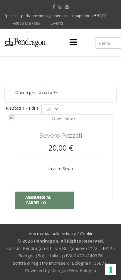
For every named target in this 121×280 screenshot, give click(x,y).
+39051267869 (26, 23)
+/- (48, 92)
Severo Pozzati (60, 135)
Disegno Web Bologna (73, 270)
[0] (111, 42)
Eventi (56, 23)
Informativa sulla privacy (51, 233)
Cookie (87, 233)
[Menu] (73, 42)
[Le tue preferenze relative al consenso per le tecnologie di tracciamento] (110, 269)
